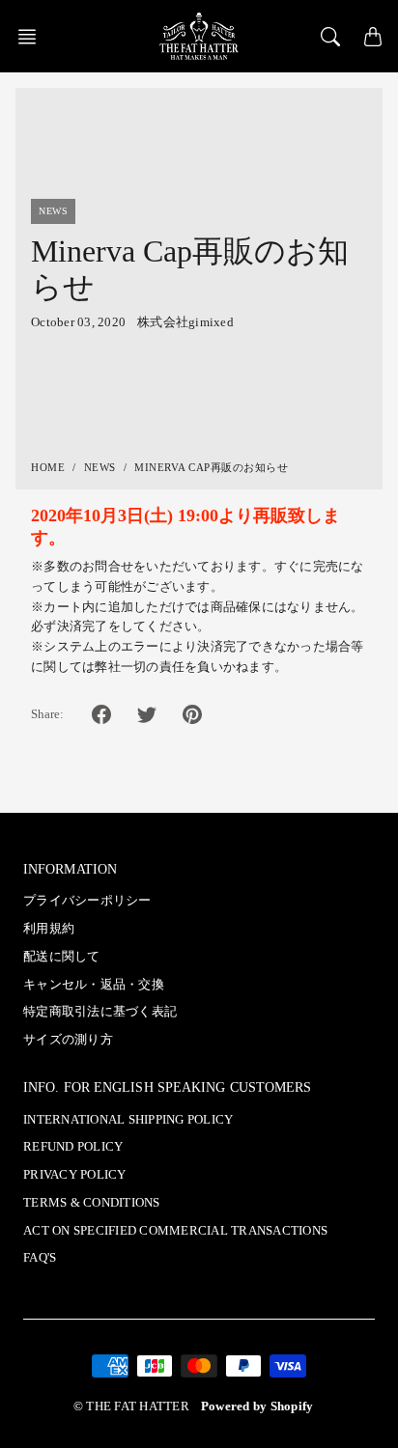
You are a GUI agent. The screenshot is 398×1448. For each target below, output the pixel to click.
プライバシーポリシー (87, 900)
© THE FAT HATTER (131, 1406)
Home (48, 467)
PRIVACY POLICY (75, 1175)
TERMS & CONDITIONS (91, 1203)
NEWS (100, 467)
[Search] (330, 36)
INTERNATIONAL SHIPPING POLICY (128, 1120)
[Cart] (373, 36)
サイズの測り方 (68, 1039)
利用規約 (48, 928)
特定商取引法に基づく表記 (100, 1011)
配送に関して (61, 956)
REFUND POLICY (73, 1147)
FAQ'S (39, 1258)
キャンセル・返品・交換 (93, 984)
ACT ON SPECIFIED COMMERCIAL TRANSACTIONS (175, 1231)
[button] (32, 37)
